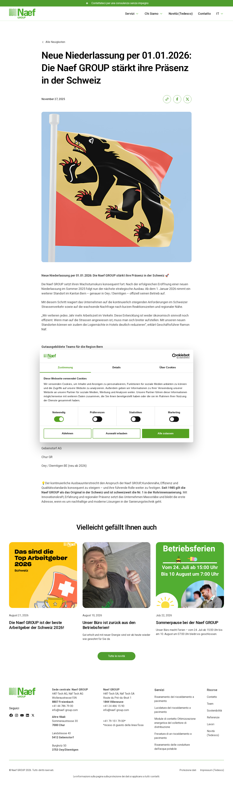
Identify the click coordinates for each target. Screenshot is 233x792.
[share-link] (167, 99)
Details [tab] (116, 367)
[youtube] (22, 715)
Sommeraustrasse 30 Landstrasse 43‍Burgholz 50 (65, 733)
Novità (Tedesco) (181, 13)
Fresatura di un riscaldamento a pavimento (173, 736)
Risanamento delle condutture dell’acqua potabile (172, 746)
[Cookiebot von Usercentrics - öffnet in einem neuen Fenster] (175, 356)
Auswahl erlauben (116, 433)
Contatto (204, 13)
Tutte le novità (116, 656)
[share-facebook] (177, 99)
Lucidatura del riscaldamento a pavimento (172, 710)
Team (210, 703)
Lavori (210, 724)
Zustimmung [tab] (65, 367)
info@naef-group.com (65, 710)
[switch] (97, 419)
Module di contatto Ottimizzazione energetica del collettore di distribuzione (175, 723)
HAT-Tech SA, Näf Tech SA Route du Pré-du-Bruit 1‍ (118, 695)
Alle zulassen (165, 433)
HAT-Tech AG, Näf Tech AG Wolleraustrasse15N (70, 695)
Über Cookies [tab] (167, 367)
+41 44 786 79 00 (62, 706)
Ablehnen (67, 433)
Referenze (213, 717)
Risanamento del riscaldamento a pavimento (174, 699)
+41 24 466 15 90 (113, 706)
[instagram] (16, 715)
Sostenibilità (214, 710)
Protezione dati (188, 770)
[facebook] (11, 715)
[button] (132, 13)
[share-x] (187, 99)
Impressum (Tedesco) (212, 770)
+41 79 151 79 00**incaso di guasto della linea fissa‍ (123, 723)
